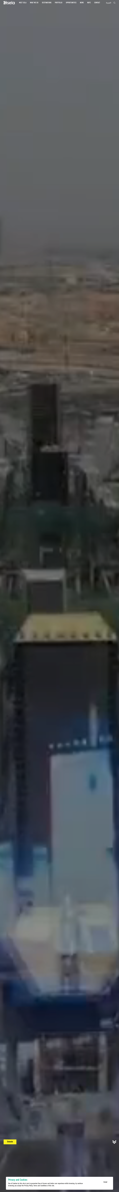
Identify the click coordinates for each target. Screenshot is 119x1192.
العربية (108, 2)
